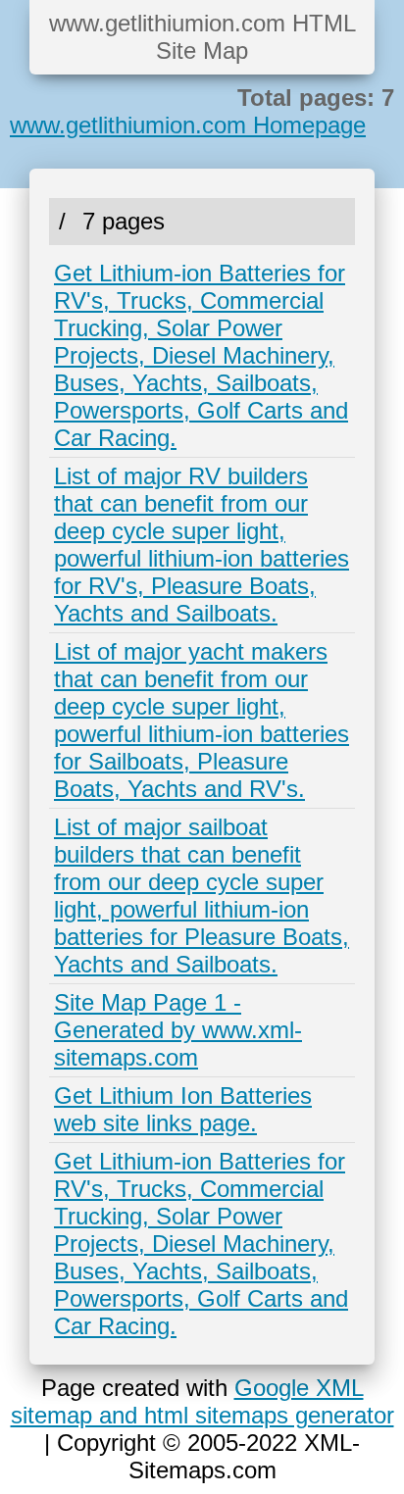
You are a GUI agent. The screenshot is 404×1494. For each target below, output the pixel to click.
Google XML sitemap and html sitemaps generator (202, 1401)
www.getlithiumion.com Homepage (188, 125)
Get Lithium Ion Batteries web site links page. (183, 1109)
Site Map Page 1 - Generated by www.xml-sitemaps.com (178, 1030)
